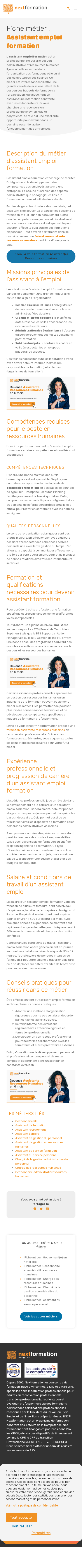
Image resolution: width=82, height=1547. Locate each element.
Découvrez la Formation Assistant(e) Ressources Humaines (41, 256)
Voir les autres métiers (41, 1316)
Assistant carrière (27, 1133)
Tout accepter (21, 1517)
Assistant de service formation (36, 1150)
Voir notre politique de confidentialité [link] (32, 1505)
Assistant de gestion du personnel (38, 1138)
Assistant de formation (30, 1125)
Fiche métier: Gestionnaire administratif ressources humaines (42, 1270)
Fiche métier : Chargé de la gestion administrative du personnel (42, 1291)
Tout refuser (21, 1526)
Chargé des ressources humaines (38, 1167)
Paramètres (41, 1533)
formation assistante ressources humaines (36, 730)
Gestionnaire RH (26, 1121)
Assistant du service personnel (36, 1155)
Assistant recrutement (30, 1129)
